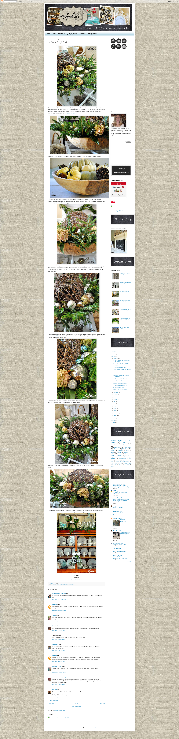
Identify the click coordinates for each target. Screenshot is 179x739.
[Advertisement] (118, 80)
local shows (128, 447)
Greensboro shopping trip (71, 113)
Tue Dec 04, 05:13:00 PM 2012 (59, 650)
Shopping (66, 584)
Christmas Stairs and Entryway (120, 373)
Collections (126, 455)
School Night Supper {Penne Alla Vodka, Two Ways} (120, 493)
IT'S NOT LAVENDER (123, 520)
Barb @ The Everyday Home (59, 593)
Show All (129, 561)
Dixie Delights (116, 491)
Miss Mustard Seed (117, 511)
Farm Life (127, 464)
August (115, 399)
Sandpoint (114, 464)
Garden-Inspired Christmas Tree (120, 378)
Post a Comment (54, 700)
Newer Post (51, 703)
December (116, 358)
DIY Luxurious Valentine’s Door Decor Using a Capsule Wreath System (121, 550)
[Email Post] (57, 583)
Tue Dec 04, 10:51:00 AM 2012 (59, 621)
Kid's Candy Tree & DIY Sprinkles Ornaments (121, 375)
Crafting (112, 453)
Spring (112, 452)
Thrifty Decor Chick (117, 531)
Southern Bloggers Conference (122, 461)
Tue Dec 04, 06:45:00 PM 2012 (59, 661)
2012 (113, 356)
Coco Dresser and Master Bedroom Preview (125, 283)
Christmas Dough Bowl (118, 387)
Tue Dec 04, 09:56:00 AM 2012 (59, 599)
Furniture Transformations (121, 445)
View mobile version (76, 706)
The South (125, 449)
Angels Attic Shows (115, 457)
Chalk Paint (117, 447)
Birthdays (121, 464)
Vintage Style (71, 584)
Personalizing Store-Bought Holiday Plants (121, 364)
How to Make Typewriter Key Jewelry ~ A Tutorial (125, 310)
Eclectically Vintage (56, 666)
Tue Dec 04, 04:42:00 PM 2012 (59, 639)
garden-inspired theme (54, 336)
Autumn (119, 452)
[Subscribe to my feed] (124, 43)
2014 (113, 351)
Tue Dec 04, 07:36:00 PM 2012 (59, 672)
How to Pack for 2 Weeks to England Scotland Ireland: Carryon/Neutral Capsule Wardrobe (121, 500)
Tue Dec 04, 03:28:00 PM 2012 (59, 630)
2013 (113, 354)
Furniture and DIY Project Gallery (67, 34)
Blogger (95, 727)
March (115, 410)
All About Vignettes (117, 518)
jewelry (119, 453)
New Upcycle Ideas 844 (118, 507)
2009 (113, 422)
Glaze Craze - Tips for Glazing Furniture (124, 274)
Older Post (102, 703)
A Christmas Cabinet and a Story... (121, 385)
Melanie (54, 626)
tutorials (119, 455)
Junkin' (127, 450)
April (115, 408)
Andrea (54, 615)
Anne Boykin (55, 644)
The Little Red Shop (117, 555)
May (115, 406)
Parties (120, 463)
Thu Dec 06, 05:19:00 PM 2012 (59, 697)
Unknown (54, 604)
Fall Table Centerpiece (124, 291)
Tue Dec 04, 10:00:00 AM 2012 (59, 610)
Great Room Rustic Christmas (120, 389)
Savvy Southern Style (76, 579)
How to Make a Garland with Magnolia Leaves (125, 319)
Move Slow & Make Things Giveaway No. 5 (121, 513)
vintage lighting (122, 458)
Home (48, 34)
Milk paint (113, 458)
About (53, 34)
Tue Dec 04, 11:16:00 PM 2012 (59, 684)
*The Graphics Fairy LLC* (119, 484)
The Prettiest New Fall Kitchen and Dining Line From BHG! (125, 533)
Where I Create (114, 463)
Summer (125, 463)
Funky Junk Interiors (118, 506)
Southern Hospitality (118, 498)
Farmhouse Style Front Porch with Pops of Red (125, 301)
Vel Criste (54, 689)
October (115, 394)
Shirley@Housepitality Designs (59, 677)
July (115, 401)
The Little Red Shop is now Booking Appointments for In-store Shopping (121, 557)
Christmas (54, 584)
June (115, 403)
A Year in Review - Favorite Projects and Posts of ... (121, 360)
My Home (62, 584)
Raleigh (120, 450)
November (116, 392)
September (116, 397)
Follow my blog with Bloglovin (118, 211)
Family (112, 450)
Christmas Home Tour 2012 (119, 367)
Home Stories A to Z (117, 548)
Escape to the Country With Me (119, 544)
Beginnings (124, 460)
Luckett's (118, 460)
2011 (113, 418)
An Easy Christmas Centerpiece (120, 383)
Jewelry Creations (92, 34)
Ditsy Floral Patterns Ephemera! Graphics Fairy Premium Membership (121, 486)
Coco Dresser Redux (118, 381)
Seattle (112, 466)
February (116, 413)
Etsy (130, 463)
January (115, 415)
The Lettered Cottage (118, 543)
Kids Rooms (126, 457)
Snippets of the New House (124, 328)
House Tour (82, 34)
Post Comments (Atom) (59, 710)
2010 (113, 420)
